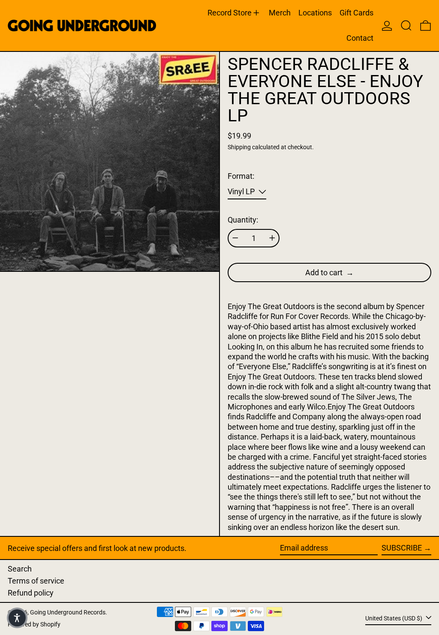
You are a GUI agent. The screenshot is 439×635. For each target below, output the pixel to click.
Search (20, 568)
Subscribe (402, 547)
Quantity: (243, 219)
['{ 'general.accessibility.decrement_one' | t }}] (235, 238)
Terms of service (36, 580)
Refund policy (31, 592)
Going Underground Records (67, 612)
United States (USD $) (394, 618)
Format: (241, 176)
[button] (406, 25)
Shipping (239, 147)
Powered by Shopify (34, 624)
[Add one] (272, 238)
